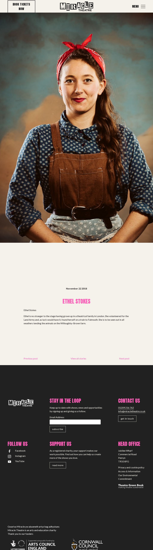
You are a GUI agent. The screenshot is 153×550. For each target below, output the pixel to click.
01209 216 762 (126, 407)
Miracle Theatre (76, 6)
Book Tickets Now (21, 6)
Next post (124, 358)
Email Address (57, 417)
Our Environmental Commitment (127, 477)
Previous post (31, 358)
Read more (58, 465)
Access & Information (129, 471)
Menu (135, 6)
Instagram (20, 455)
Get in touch (127, 418)
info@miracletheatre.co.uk (131, 411)
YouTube (19, 461)
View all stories (78, 358)
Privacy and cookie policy (131, 467)
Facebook (20, 450)
